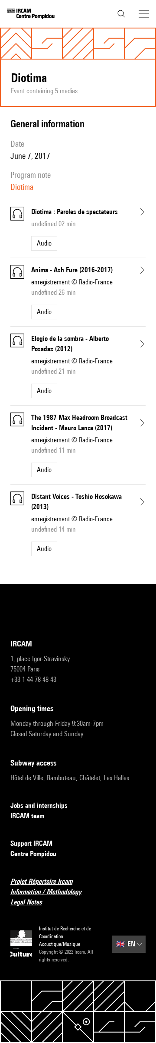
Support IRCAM (31, 843)
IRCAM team (27, 816)
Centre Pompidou (33, 854)
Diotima (21, 187)
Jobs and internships (39, 805)
